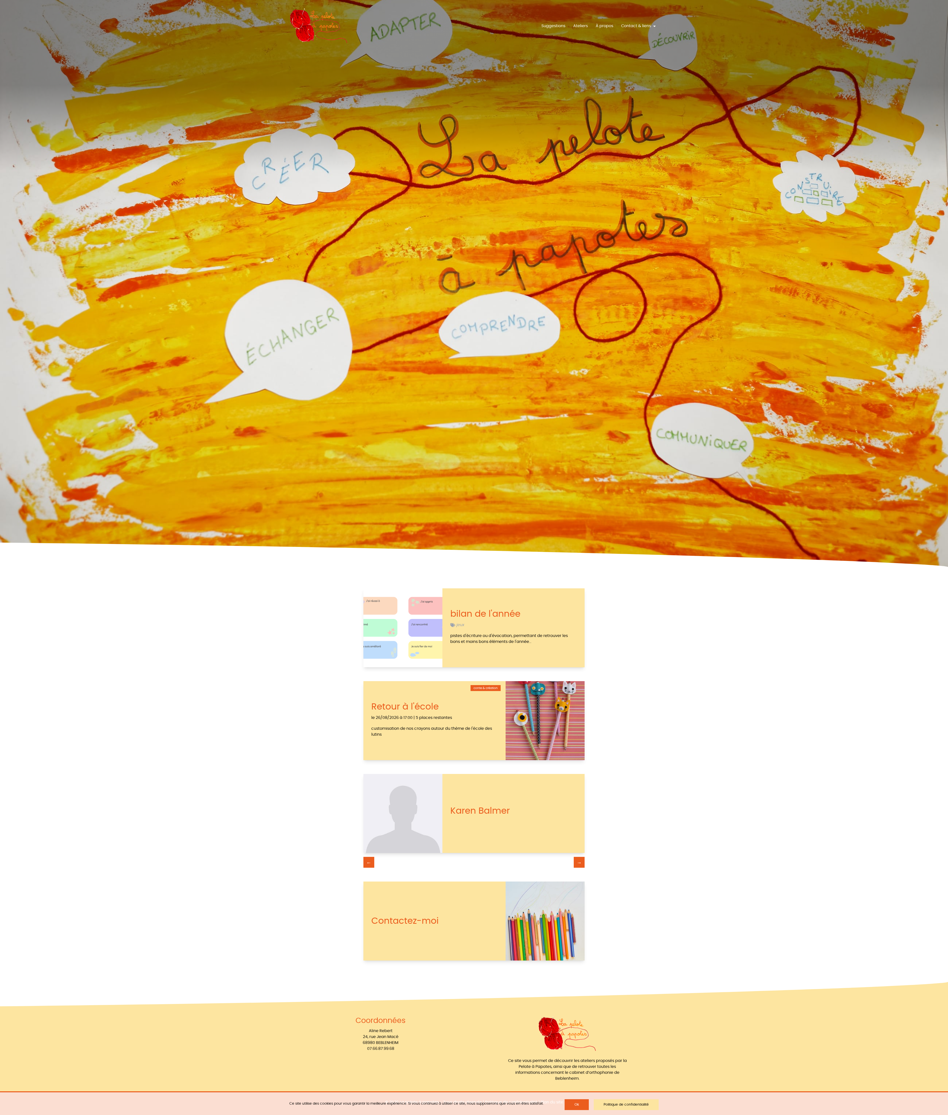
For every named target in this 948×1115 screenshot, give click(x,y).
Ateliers (580, 26)
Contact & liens (636, 26)
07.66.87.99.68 (380, 1049)
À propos (604, 26)
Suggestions (553, 26)
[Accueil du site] (318, 26)
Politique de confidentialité (626, 1104)
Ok (576, 1104)
